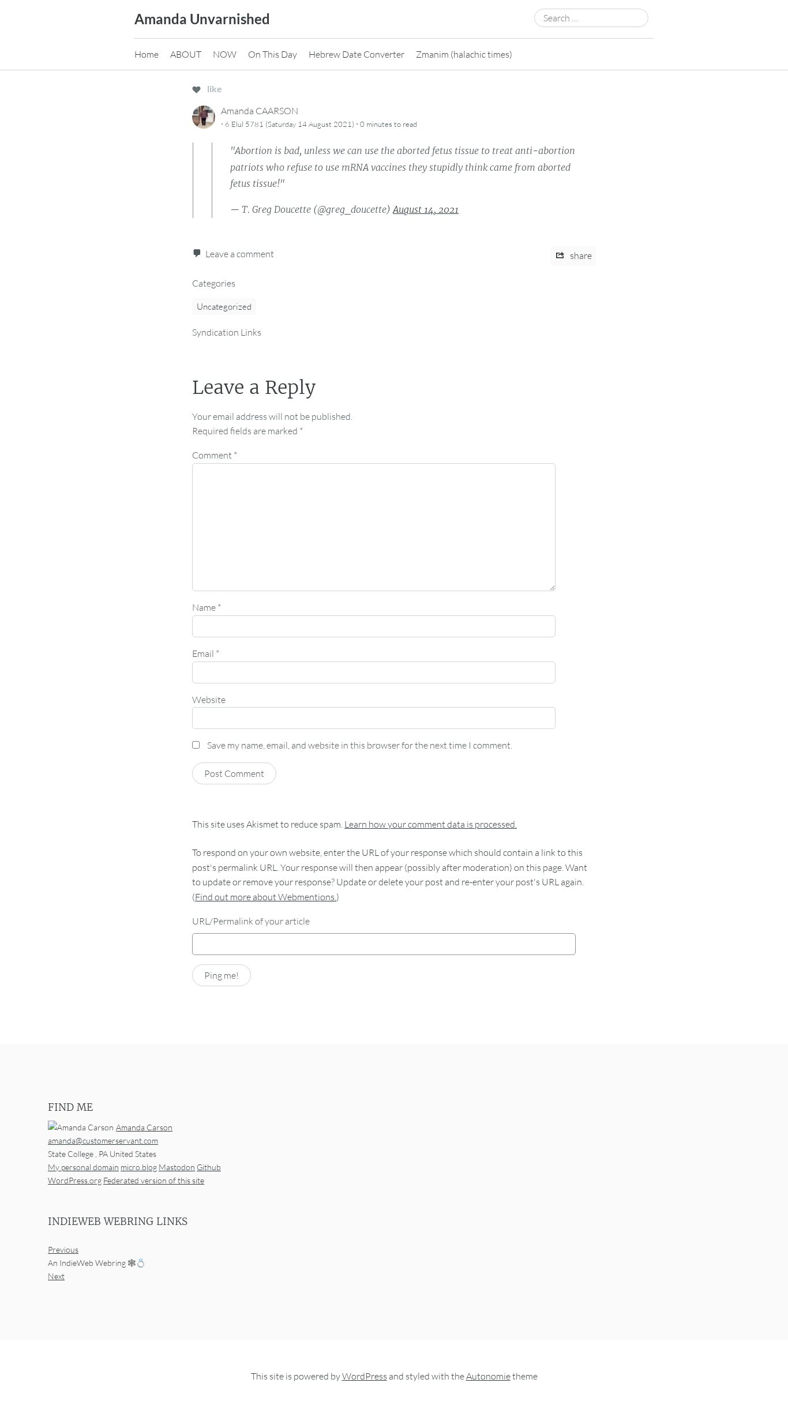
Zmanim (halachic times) (464, 54)
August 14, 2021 (426, 209)
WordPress (364, 1376)
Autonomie (488, 1376)
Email (205, 653)
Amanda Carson (144, 1127)
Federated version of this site (153, 1180)
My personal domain (83, 1167)
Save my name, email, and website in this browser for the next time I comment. (359, 745)
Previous (63, 1250)
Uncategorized (224, 306)
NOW (225, 54)
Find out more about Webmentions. (265, 897)
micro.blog (139, 1167)
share (580, 255)
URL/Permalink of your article (251, 921)
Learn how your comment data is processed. (430, 824)
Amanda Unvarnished (202, 18)
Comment (214, 455)
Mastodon (177, 1167)
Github (209, 1167)
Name (206, 607)
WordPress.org (75, 1180)
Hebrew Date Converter (356, 54)
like (213, 88)
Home (146, 54)
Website (209, 699)
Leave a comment (239, 254)
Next (56, 1277)
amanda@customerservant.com (103, 1140)
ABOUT (185, 54)
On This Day (272, 54)
